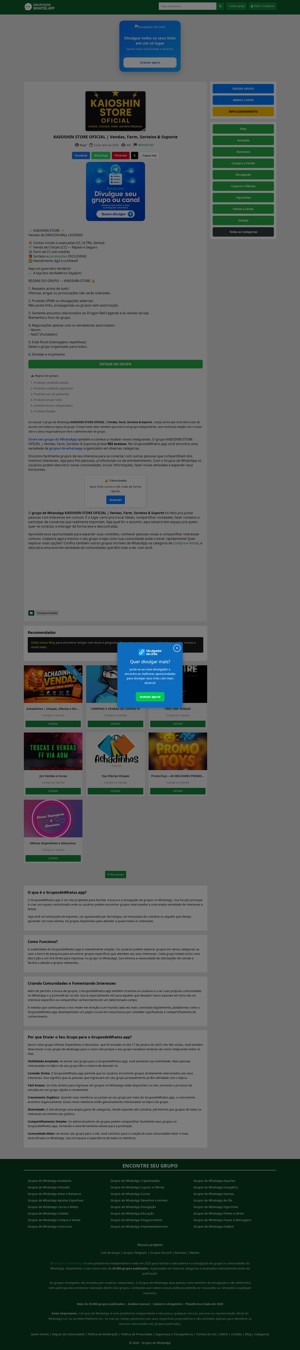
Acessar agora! (150, 697)
